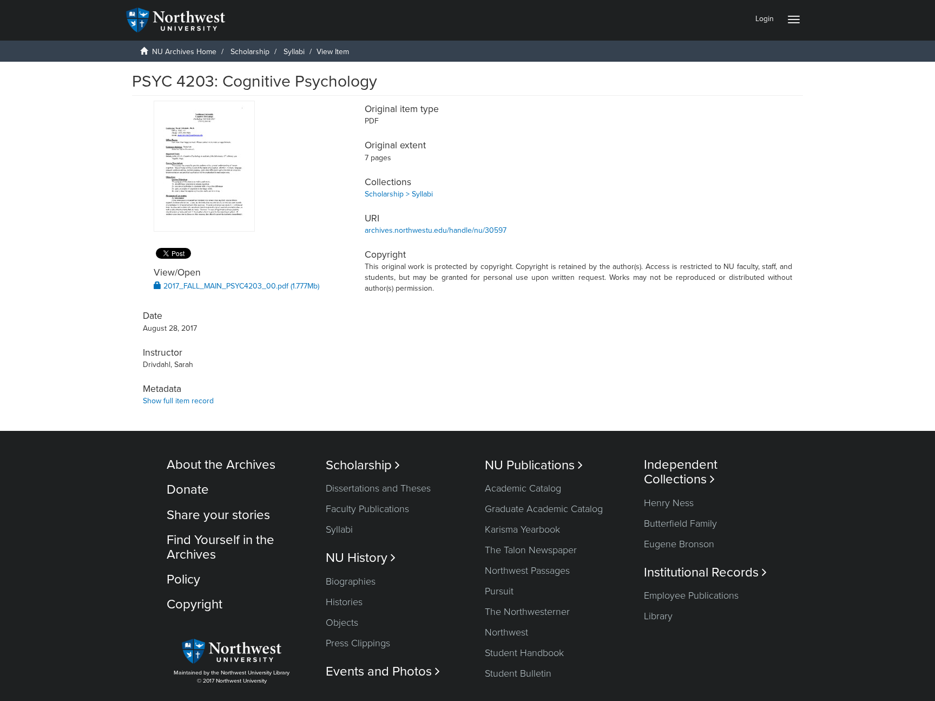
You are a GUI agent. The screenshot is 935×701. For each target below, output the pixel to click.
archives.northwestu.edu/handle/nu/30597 (435, 230)
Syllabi (294, 51)
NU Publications (534, 465)
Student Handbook (524, 653)
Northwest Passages (527, 570)
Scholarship (250, 51)
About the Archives (221, 465)
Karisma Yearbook (522, 529)
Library (658, 616)
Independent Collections (680, 472)
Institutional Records (705, 572)
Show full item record (178, 400)
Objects (342, 622)
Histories (344, 602)
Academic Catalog (523, 488)
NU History (361, 558)
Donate (188, 489)
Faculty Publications (367, 509)
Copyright (194, 604)
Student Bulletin (518, 673)
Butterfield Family (680, 523)
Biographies (351, 581)
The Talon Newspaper (531, 550)
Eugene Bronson (679, 544)
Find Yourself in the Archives (220, 547)
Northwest (506, 632)
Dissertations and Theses (378, 488)
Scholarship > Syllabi (399, 194)
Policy (183, 579)
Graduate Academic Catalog (544, 509)
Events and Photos (383, 671)
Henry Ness (669, 503)
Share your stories (218, 515)
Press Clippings (358, 643)
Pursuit (499, 591)
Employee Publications (691, 595)
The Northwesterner (527, 612)
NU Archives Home (184, 51)
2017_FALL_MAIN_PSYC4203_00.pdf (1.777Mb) (240, 286)
